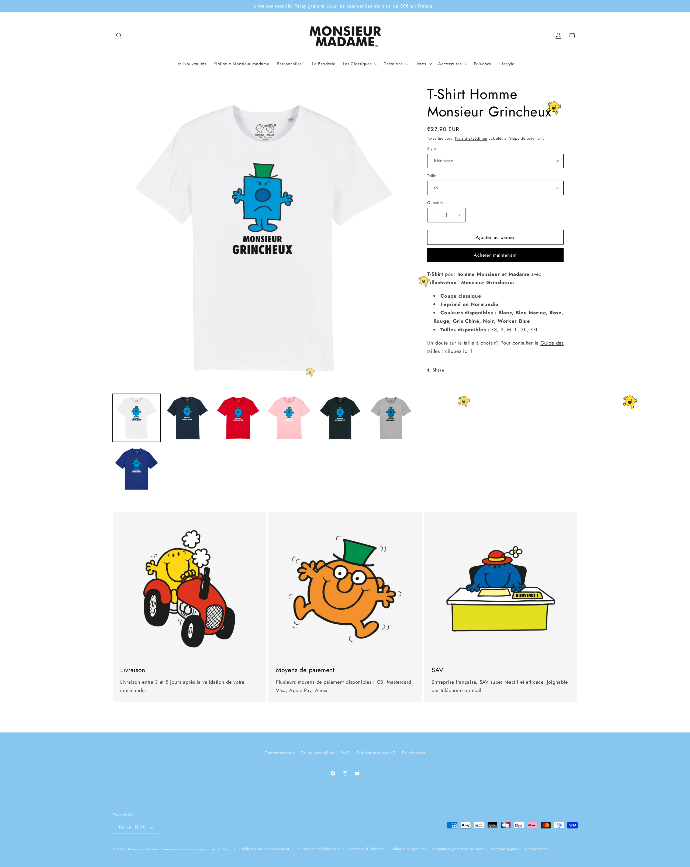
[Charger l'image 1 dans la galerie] (136, 418)
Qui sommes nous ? (375, 753)
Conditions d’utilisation (366, 848)
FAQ (344, 753)
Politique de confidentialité (318, 848)
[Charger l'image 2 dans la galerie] (187, 418)
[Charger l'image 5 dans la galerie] (340, 418)
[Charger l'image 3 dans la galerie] (238, 418)
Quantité (435, 203)
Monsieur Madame (143, 849)
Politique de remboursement (265, 848)
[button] (119, 36)
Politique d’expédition (409, 848)
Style (431, 149)
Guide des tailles (317, 753)
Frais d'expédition (471, 138)
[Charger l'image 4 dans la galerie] (289, 418)
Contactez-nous (279, 753)
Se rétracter (414, 753)
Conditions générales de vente (458, 848)
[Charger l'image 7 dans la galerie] (136, 469)
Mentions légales (505, 848)
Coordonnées (536, 848)
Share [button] (438, 370)
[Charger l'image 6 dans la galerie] (391, 418)
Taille (431, 176)
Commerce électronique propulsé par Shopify (198, 849)
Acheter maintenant (495, 255)
